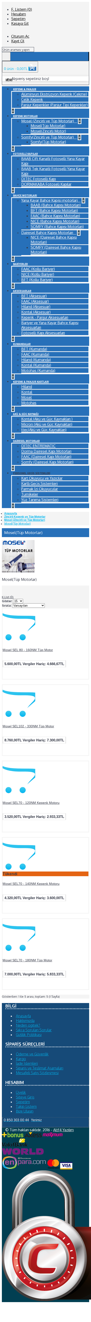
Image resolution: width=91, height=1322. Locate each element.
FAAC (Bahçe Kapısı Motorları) (55, 215)
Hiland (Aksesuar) (35, 306)
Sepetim (23, 1101)
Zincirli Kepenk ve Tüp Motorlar (25, 516)
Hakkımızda (25, 1020)
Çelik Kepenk (32, 99)
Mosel (26, 397)
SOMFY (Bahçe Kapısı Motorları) (57, 226)
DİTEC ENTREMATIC (38, 445)
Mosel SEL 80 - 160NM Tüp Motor (28, 650)
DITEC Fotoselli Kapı (38, 178)
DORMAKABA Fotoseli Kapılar (46, 184)
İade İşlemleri (27, 1063)
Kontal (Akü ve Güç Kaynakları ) (47, 419)
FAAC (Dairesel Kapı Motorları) (46, 456)
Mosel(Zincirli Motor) (48, 131)
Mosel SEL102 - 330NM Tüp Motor (28, 726)
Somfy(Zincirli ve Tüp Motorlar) (48, 137)
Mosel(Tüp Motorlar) (48, 125)
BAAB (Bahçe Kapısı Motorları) (56, 205)
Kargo (21, 1058)
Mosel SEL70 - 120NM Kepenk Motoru (31, 803)
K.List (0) (8, 597)
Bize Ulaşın (24, 1111)
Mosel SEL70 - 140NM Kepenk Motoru (31, 884)
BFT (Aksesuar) (34, 295)
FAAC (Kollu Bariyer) (38, 269)
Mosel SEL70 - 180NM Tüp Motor (27, 960)
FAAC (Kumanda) (35, 354)
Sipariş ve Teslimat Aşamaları (39, 1068)
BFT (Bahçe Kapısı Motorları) (54, 210)
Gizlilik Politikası (29, 1034)
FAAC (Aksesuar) (35, 301)
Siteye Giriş (25, 1097)
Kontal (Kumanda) (36, 365)
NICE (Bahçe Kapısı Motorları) (55, 221)
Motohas (28, 402)
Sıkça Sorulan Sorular (34, 1030)
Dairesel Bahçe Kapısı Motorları (47, 232)
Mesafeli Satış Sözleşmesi (37, 1072)
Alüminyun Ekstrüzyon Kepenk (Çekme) (54, 94)
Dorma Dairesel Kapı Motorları (46, 451)
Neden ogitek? (28, 1025)
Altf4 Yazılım (63, 1130)
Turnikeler (29, 494)
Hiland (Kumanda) (36, 359)
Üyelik (21, 1092)
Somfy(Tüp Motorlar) (48, 141)
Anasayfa (10, 513)
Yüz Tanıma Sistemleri (39, 499)
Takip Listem (26, 1106)
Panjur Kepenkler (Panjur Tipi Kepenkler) (54, 105)
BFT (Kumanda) (34, 349)
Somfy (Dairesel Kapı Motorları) (47, 462)
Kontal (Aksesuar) (36, 312)
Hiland (26, 386)
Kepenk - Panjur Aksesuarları (44, 317)
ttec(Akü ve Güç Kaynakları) (43, 429)
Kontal (26, 392)
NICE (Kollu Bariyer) (37, 274)
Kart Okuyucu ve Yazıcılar (42, 478)
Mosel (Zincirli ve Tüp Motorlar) (48, 121)
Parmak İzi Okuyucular (39, 489)
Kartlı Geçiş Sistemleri (39, 483)
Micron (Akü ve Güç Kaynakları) (46, 424)
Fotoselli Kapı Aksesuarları (43, 332)
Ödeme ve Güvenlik (32, 1054)
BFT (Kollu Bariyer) (37, 279)
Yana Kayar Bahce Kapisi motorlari (50, 200)
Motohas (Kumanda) (38, 370)
